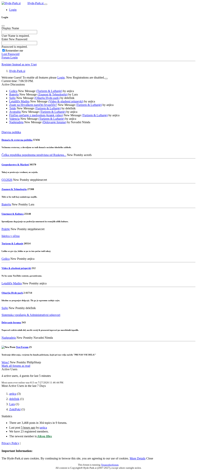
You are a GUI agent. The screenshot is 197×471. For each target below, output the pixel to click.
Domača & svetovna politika (17, 139)
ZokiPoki (15, 409)
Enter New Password (14, 39)
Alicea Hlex (44, 436)
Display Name (10, 28)
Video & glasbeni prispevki (16, 268)
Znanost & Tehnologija (14, 189)
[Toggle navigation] (45, 4)
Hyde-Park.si (36, 3)
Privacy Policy (10, 443)
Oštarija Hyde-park (12, 292)
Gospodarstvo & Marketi (15, 164)
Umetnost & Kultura (13, 213)
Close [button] (149, 458)
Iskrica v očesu (11, 236)
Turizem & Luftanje (12, 243)
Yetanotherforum (110, 464)
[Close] (3, 25)
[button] (13, 9)
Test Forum (22, 347)
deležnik (14, 399)
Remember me (14, 50)
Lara (12, 404)
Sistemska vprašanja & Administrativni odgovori (31, 315)
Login (61, 77)
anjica (12, 393)
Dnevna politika (11, 132)
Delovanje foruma (11, 322)
